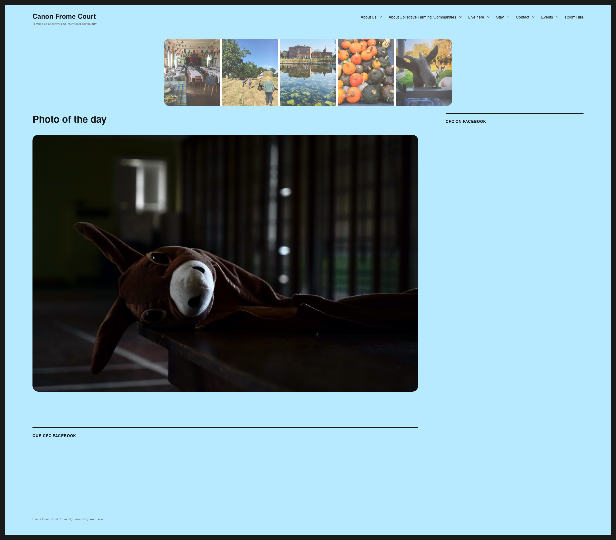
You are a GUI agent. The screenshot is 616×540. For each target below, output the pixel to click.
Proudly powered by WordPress (83, 519)
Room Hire (574, 17)
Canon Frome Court (64, 16)
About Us (369, 17)
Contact (522, 17)
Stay (500, 17)
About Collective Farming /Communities (422, 17)
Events (547, 17)
